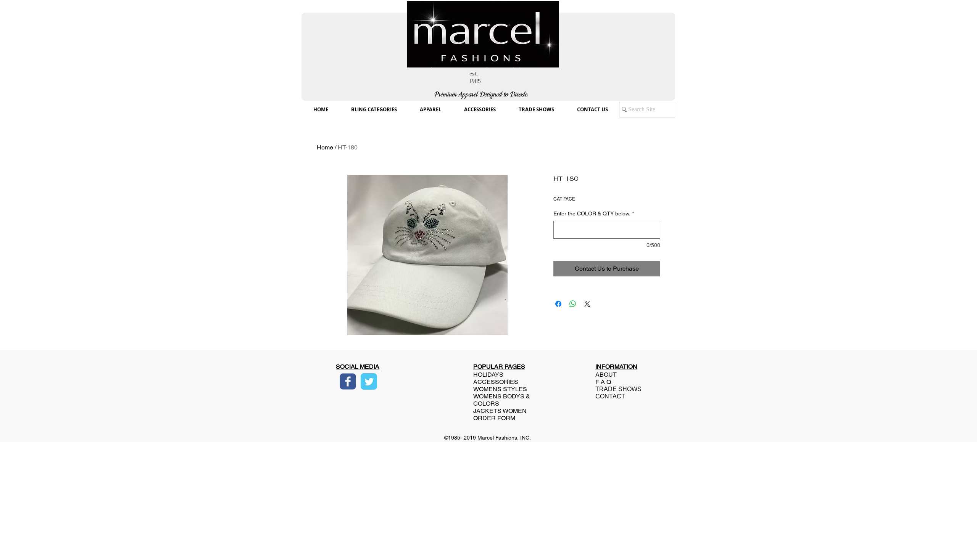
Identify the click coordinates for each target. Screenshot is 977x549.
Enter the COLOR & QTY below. (593, 213)
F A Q (603, 381)
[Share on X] (587, 303)
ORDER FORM (494, 418)
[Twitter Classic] (369, 381)
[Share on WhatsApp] (572, 303)
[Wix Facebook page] (348, 381)
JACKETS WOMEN (500, 410)
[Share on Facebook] (558, 303)
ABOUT (606, 374)
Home (325, 147)
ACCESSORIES (495, 381)
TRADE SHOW (616, 389)
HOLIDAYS (488, 374)
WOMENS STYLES (500, 389)
